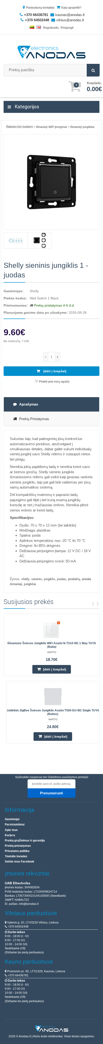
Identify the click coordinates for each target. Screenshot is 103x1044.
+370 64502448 (18, 926)
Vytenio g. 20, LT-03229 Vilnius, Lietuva (32, 922)
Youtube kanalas (16, 856)
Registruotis (51, 27)
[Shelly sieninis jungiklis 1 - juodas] (51, 182)
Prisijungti (67, 27)
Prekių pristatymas (34, 419)
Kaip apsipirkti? (71, 7)
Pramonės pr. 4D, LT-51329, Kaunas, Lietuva (35, 971)
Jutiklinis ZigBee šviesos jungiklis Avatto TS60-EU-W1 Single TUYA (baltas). (53, 712)
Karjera (10, 835)
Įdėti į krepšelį (54, 371)
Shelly (34, 291)
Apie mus (11, 830)
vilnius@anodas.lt (70, 20)
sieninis (36, 579)
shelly (25, 579)
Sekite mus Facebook (19, 861)
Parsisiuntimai (14, 824)
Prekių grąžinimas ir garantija (25, 840)
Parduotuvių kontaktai (40, 7)
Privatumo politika (17, 851)
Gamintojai (12, 819)
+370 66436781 (18, 975)
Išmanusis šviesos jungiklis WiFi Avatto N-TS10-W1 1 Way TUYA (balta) (51, 645)
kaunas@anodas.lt (70, 15)
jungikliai (30, 584)
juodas (61, 579)
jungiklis (49, 579)
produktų (74, 579)
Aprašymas (28, 404)
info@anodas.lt (29, 904)
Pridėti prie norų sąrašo (53, 381)
